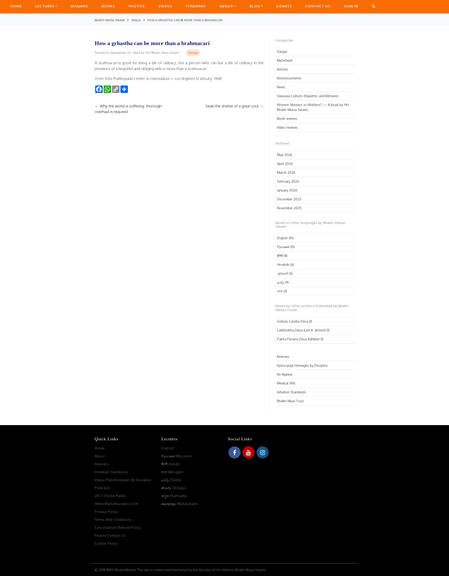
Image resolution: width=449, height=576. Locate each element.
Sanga (282, 51)
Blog (255, 6)
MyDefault (285, 60)
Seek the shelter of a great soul (235, 106)
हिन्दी (280, 256)
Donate (284, 6)
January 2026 (287, 190)
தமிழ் (280, 282)
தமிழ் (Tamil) (171, 480)
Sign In (351, 6)
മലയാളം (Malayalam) (179, 504)
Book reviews (287, 119)
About (226, 6)
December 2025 (289, 199)
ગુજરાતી (282, 273)
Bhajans (79, 6)
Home (16, 6)
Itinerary (196, 6)
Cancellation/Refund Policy (118, 528)
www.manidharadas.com (116, 504)
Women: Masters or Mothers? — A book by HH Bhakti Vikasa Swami (313, 107)
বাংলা (279, 291)
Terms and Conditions (113, 520)
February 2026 (288, 181)
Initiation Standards (291, 392)
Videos (165, 6)
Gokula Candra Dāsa (292, 321)
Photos (137, 6)
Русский (283, 247)
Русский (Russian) (176, 456)
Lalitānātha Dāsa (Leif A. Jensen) (301, 330)
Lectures (44, 6)
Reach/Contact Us (110, 535)
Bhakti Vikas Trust (290, 401)
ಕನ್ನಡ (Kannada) (174, 496)
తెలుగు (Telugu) (173, 488)
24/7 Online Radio (110, 496)
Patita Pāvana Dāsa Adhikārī (298, 339)
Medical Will (286, 383)
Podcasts (102, 488)
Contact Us (317, 6)
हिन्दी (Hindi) (170, 464)
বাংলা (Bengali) (172, 472)
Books (108, 6)
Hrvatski (283, 265)
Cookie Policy (106, 543)
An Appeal (284, 374)
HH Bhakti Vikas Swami (162, 52)
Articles (282, 69)
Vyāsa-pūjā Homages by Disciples (302, 365)
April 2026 (285, 164)
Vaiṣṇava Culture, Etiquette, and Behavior (308, 96)
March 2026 (286, 172)
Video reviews (287, 127)
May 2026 (284, 155)
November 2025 (289, 208)
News (281, 87)
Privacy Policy (106, 512)
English (282, 238)
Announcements (289, 78)
